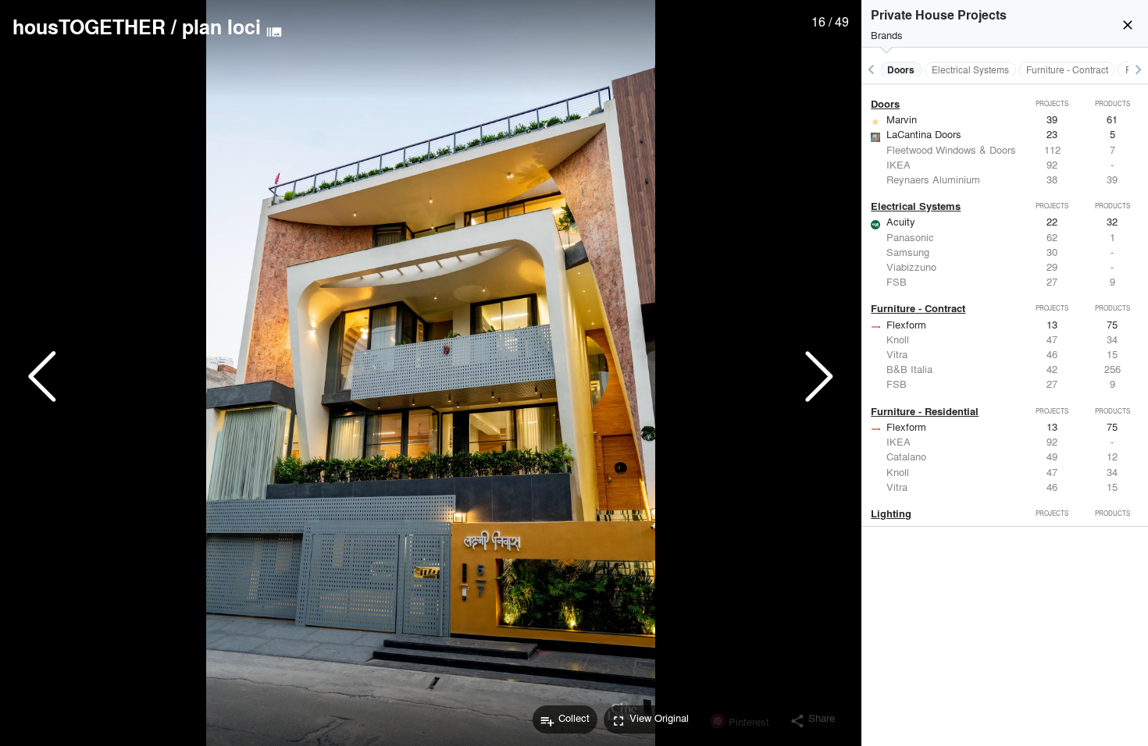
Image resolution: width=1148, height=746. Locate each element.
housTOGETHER (89, 26)
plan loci (221, 26)
